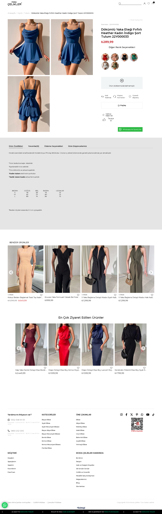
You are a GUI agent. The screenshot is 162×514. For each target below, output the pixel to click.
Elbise (78, 420)
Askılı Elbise (80, 430)
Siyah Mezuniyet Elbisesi (50, 427)
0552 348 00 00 (18, 420)
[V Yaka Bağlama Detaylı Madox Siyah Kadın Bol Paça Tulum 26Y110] (99, 269)
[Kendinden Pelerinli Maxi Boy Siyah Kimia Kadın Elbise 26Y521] (131, 344)
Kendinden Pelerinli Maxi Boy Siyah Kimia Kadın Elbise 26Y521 (131, 370)
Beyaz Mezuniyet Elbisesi (51, 434)
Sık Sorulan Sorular (82, 469)
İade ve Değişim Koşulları (85, 465)
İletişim (78, 461)
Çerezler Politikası (54, 502)
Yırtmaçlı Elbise (81, 444)
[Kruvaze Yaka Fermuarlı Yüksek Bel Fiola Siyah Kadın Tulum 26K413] (63, 269)
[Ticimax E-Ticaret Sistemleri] (81, 508)
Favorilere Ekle (41, 295)
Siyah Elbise (46, 423)
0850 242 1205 (17, 431)
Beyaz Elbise (46, 420)
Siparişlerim (12, 461)
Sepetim (11, 465)
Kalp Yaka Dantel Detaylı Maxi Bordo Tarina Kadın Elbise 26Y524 (31, 370)
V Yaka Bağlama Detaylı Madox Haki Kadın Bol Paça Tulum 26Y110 (136, 297)
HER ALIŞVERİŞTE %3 (83, 512)
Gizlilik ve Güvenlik (83, 472)
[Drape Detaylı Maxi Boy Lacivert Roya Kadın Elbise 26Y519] (97, 344)
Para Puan (11, 472)
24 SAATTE (124, 512)
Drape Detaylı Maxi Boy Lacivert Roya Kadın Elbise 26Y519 (97, 370)
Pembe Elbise (47, 448)
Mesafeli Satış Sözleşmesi (85, 476)
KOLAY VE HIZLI (43, 512)
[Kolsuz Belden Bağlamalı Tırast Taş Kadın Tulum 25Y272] (26, 269)
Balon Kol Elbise (81, 437)
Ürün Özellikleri (16, 146)
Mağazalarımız (81, 479)
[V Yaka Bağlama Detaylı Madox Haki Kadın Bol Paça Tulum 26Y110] (136, 269)
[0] (153, 3)
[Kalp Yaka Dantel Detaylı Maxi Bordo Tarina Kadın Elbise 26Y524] (31, 344)
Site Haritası (80, 486)
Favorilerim (12, 469)
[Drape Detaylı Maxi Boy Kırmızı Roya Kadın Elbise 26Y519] (64, 344)
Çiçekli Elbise (80, 441)
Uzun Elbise (80, 434)
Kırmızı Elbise (46, 441)
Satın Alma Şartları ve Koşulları (19, 502)
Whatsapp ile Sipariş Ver (132, 129)
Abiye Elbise (80, 423)
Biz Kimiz (79, 458)
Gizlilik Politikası (39, 502)
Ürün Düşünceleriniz (77, 146)
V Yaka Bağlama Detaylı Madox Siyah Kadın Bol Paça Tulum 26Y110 (99, 297)
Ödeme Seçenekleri (53, 146)
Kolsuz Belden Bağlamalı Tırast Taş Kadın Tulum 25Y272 (26, 297)
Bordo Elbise (46, 437)
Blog (78, 483)
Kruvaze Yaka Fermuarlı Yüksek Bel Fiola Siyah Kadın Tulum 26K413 (63, 297)
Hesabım (11, 458)
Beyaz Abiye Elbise (48, 430)
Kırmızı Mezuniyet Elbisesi (51, 444)
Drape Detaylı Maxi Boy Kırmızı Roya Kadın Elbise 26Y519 (64, 370)
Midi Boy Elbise (81, 427)
